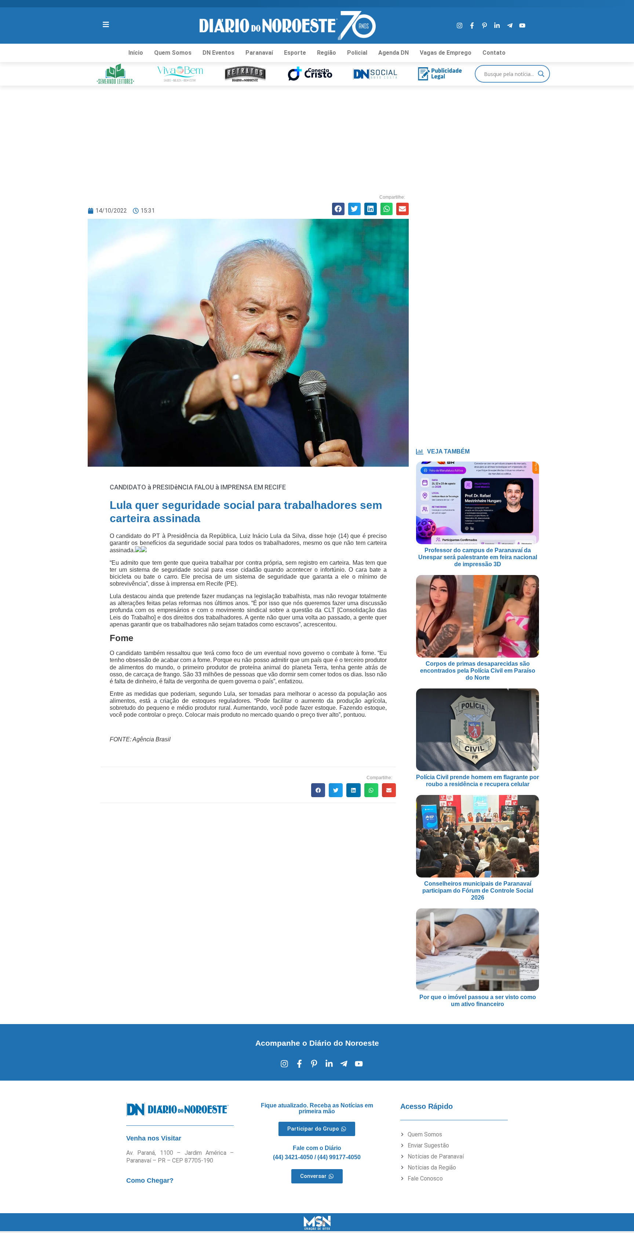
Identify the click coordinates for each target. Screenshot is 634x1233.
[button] (338, 209)
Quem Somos (173, 52)
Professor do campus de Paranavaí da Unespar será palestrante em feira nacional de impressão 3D (477, 557)
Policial (357, 52)
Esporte (295, 52)
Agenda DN (393, 52)
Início (135, 52)
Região (326, 52)
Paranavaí (259, 52)
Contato (494, 52)
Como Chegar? (150, 1180)
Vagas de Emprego (445, 52)
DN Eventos (218, 52)
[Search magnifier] (541, 74)
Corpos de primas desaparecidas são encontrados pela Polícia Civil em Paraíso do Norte (477, 671)
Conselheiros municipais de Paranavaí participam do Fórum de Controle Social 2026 (477, 891)
